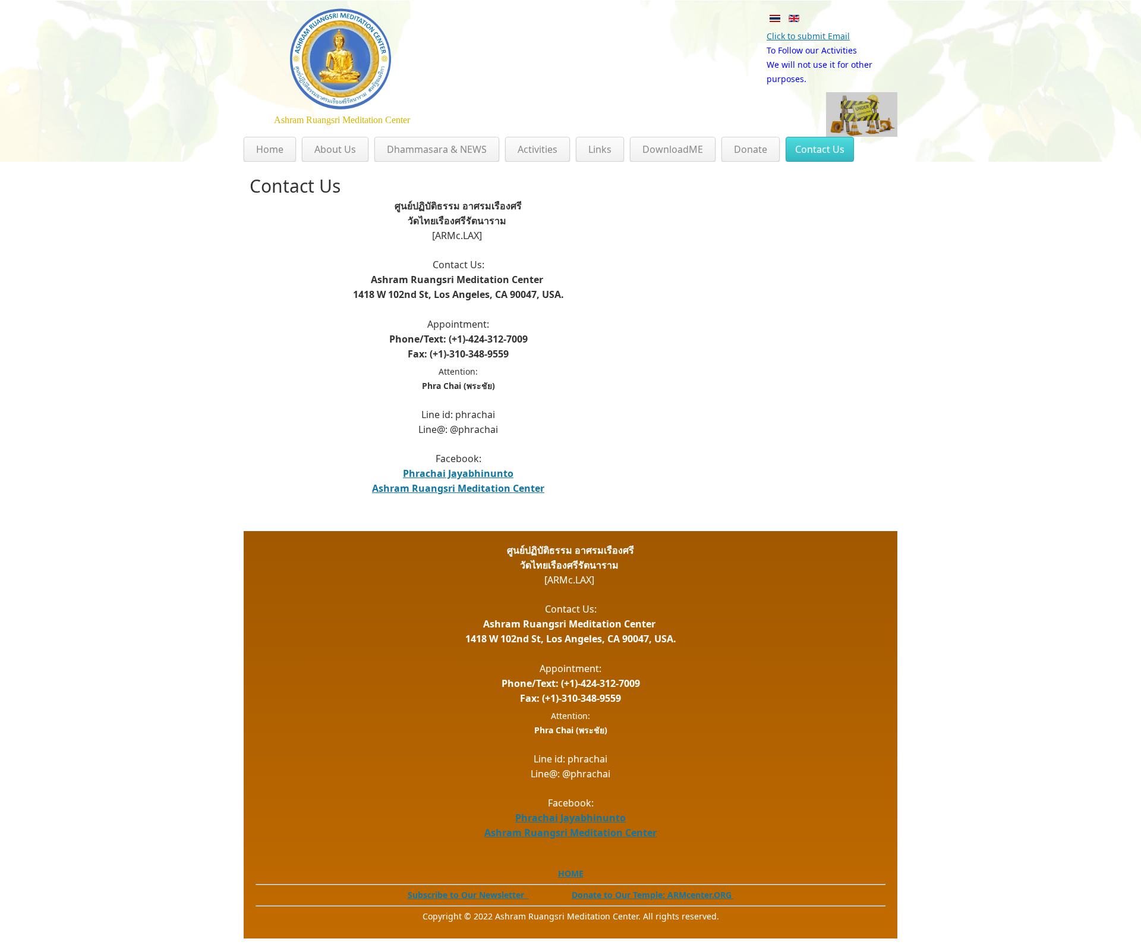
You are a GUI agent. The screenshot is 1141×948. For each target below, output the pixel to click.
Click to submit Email (808, 36)
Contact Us (819, 149)
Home (269, 149)
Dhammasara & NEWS (437, 149)
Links (600, 149)
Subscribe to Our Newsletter (468, 894)
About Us (335, 149)
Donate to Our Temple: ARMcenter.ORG (653, 894)
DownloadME (672, 149)
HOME (571, 873)
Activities (537, 149)
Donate (750, 149)
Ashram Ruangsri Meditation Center (458, 488)
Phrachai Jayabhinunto (458, 473)
